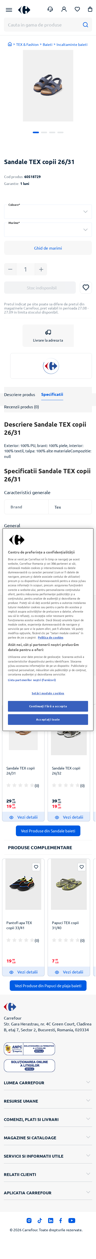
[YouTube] (72, 1221)
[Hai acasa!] (10, 44)
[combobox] (48, 212)
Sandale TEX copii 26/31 (20, 770)
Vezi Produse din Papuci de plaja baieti (48, 985)
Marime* (14, 222)
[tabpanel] (48, 85)
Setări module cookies (48, 693)
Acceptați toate (48, 719)
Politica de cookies (50, 637)
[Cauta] (85, 25)
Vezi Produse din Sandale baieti (48, 830)
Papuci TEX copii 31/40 (65, 925)
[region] (47, 629)
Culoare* (14, 204)
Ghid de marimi (48, 247)
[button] (90, 10)
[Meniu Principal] (9, 10)
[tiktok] (40, 1221)
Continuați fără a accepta (48, 706)
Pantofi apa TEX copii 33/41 (19, 925)
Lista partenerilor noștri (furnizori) (32, 680)
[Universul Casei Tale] (24, 10)
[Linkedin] (50, 1221)
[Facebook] (60, 1221)
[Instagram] (29, 1221)
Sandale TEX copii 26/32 (66, 770)
